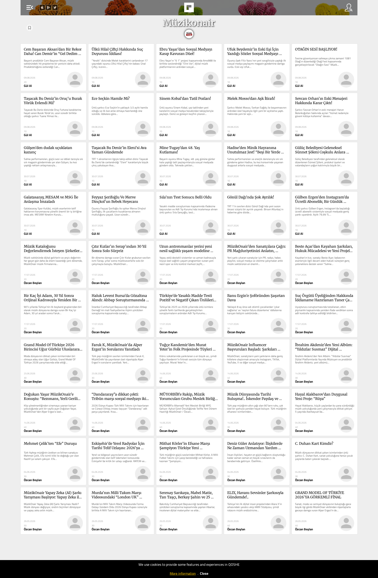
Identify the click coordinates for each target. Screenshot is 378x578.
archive (201, 8)
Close (204, 573)
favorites (176, 8)
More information (183, 573)
